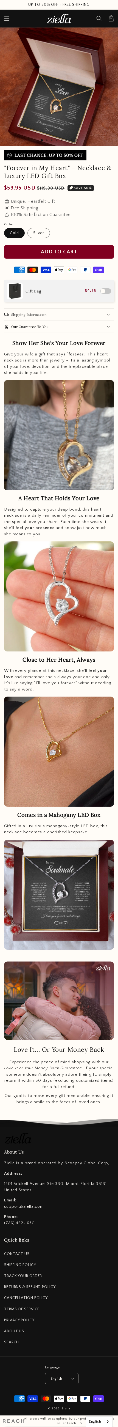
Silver (38, 233)
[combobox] (99, 1421)
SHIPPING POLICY (20, 1265)
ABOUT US (14, 1331)
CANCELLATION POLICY (26, 1298)
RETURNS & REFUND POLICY (30, 1287)
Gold (14, 233)
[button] (99, 18)
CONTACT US (17, 1254)
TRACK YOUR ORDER (23, 1276)
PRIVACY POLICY (19, 1320)
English (56, 1379)
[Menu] (7, 18)
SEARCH (11, 1342)
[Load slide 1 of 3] (41, 140)
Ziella (65, 1408)
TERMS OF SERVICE (22, 1309)
